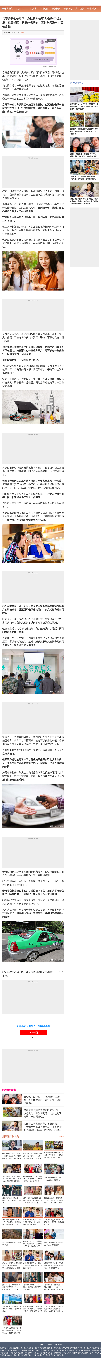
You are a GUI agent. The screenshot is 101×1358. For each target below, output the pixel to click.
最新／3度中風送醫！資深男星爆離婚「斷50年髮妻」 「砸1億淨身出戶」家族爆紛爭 (33, 1200)
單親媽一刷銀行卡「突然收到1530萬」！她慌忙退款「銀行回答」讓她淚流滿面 (43, 1100)
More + (61, 1136)
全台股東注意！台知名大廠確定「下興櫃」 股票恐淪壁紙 (11, 1309)
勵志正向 (67, 8)
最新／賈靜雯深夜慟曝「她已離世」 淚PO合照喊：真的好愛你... (54, 1222)
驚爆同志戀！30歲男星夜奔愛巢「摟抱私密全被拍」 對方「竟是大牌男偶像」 (12, 1287)
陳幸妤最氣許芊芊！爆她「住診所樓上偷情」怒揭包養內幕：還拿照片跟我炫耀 (11, 1156)
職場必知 (44, 8)
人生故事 (32, 8)
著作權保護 (59, 1345)
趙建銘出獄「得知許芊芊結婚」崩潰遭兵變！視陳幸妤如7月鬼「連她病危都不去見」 (32, 1244)
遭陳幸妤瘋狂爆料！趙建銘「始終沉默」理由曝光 (53, 1179)
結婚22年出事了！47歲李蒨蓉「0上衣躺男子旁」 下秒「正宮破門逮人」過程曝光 (12, 1265)
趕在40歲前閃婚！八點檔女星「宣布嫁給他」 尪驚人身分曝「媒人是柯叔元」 (32, 1178)
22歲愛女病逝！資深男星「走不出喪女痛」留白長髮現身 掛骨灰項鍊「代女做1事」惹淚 (53, 1200)
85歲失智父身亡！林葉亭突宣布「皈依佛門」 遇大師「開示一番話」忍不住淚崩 (32, 1309)
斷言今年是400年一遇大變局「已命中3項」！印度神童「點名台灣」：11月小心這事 (32, 1156)
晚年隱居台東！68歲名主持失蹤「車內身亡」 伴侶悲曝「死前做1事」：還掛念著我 (53, 1155)
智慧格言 (56, 8)
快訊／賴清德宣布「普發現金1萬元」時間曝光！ (53, 1244)
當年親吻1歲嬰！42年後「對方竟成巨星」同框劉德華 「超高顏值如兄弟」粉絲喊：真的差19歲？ (11, 1222)
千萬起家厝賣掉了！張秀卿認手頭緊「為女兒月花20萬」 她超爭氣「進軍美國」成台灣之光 (53, 1309)
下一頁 (33, 1032)
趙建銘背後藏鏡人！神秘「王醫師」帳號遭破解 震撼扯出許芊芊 (32, 1265)
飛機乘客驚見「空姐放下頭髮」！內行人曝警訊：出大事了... (11, 1200)
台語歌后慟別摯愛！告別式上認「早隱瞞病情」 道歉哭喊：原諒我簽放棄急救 (11, 1178)
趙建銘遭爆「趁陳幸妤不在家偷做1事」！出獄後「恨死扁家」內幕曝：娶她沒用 (53, 1287)
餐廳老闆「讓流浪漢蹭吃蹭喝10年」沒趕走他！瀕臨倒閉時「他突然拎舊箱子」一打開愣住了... (43, 1113)
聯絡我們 (49, 1345)
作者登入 (8, 8)
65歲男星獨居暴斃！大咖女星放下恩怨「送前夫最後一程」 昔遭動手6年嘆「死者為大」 (53, 1265)
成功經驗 (79, 8)
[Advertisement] (33, 174)
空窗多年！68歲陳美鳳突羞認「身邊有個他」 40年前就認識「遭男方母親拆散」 (12, 1330)
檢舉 (22, 32)
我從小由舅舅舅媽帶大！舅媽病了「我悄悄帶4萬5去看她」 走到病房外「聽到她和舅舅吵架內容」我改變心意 (43, 1127)
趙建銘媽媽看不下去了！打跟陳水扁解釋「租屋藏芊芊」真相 (32, 1287)
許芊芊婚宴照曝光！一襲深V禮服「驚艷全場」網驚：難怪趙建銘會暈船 (32, 1222)
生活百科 (20, 8)
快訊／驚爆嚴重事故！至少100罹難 (11, 1244)
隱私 (42, 1345)
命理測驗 (91, 8)
